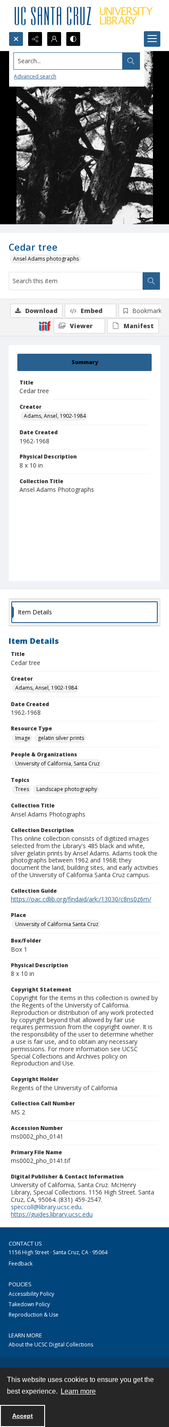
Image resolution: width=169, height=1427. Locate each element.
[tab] (84, 362)
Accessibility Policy (31, 1294)
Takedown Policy (29, 1304)
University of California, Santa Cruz (57, 763)
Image (22, 738)
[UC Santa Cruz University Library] (84, 15)
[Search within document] (151, 281)
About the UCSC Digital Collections (51, 1344)
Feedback (20, 1263)
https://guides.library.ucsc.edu (52, 1214)
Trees (22, 789)
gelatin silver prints (61, 738)
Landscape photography (66, 789)
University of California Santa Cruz (56, 924)
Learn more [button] (78, 1391)
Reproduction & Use (33, 1314)
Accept (22, 1415)
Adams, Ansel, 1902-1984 (55, 416)
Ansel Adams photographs (46, 258)
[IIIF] (45, 325)
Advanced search (35, 76)
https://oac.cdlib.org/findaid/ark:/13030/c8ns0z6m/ (81, 899)
